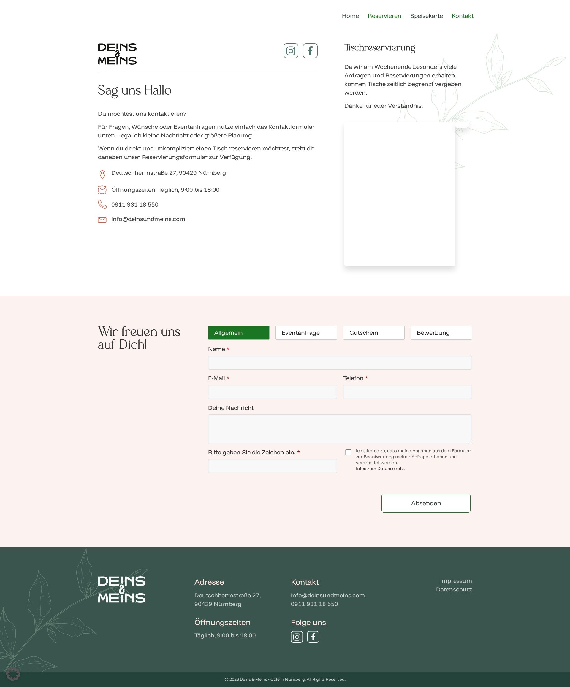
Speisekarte (426, 15)
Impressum (456, 580)
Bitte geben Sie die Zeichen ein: (254, 452)
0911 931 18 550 (314, 603)
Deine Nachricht (231, 407)
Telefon (355, 378)
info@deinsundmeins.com (328, 595)
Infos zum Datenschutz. (380, 468)
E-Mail (218, 378)
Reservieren (384, 15)
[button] (13, 674)
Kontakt (463, 15)
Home (350, 15)
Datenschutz (454, 589)
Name (218, 349)
